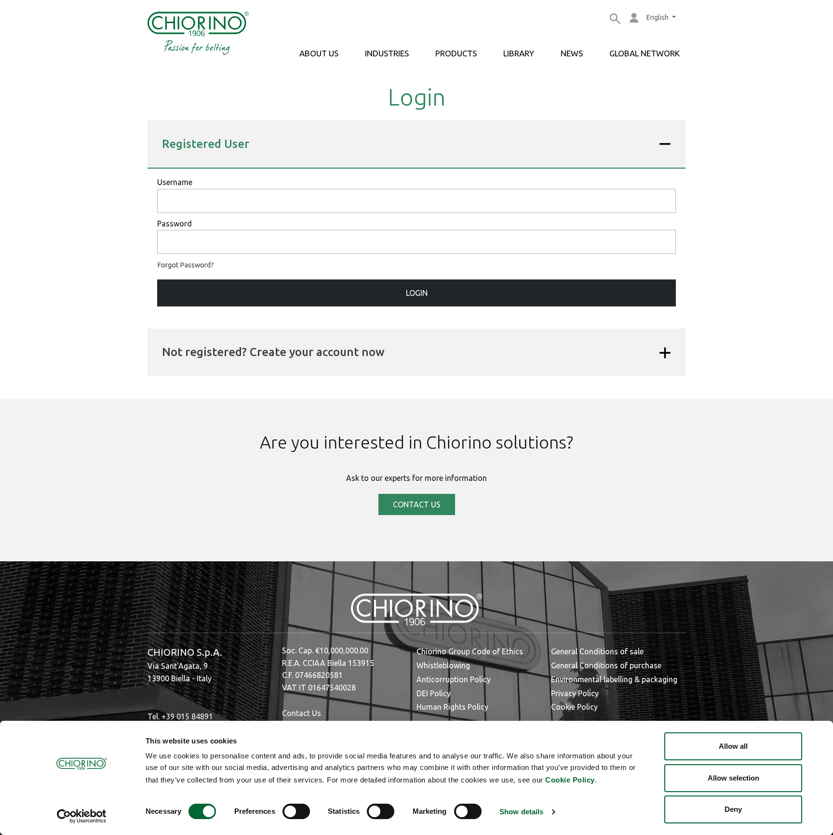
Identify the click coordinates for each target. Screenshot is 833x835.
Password (174, 223)
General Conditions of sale (597, 651)
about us (318, 53)
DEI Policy (433, 693)
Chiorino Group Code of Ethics (469, 651)
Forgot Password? (185, 265)
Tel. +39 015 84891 (180, 716)
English (658, 17)
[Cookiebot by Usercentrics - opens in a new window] (82, 816)
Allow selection (733, 778)
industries (387, 53)
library (518, 53)
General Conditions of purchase (606, 665)
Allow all (733, 746)
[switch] (296, 811)
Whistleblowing (443, 665)
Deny (733, 809)
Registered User (205, 143)
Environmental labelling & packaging (614, 679)
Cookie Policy (570, 780)
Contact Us (301, 713)
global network (644, 53)
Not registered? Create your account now (273, 351)
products (456, 53)
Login (417, 293)
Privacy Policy (575, 693)
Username (174, 182)
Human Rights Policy (452, 706)
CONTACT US (417, 504)
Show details (521, 812)
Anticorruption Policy (453, 679)
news (572, 53)
